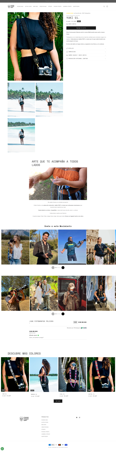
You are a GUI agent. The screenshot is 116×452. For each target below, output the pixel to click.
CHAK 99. (4, 394)
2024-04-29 (32, 333)
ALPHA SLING (44, 422)
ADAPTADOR (44, 436)
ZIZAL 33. (62, 394)
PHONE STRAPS (45, 431)
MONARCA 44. (34, 394)
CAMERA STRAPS (45, 434)
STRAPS (43, 429)
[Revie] (84, 328)
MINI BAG (43, 424)
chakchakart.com (55, 447)
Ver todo (58, 401)
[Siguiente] (62, 267)
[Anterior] (53, 267)
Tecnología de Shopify (63, 447)
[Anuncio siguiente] (107, 1)
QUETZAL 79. (91, 394)
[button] (104, 6)
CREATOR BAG (45, 427)
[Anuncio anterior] (8, 1)
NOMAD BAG (44, 420)
